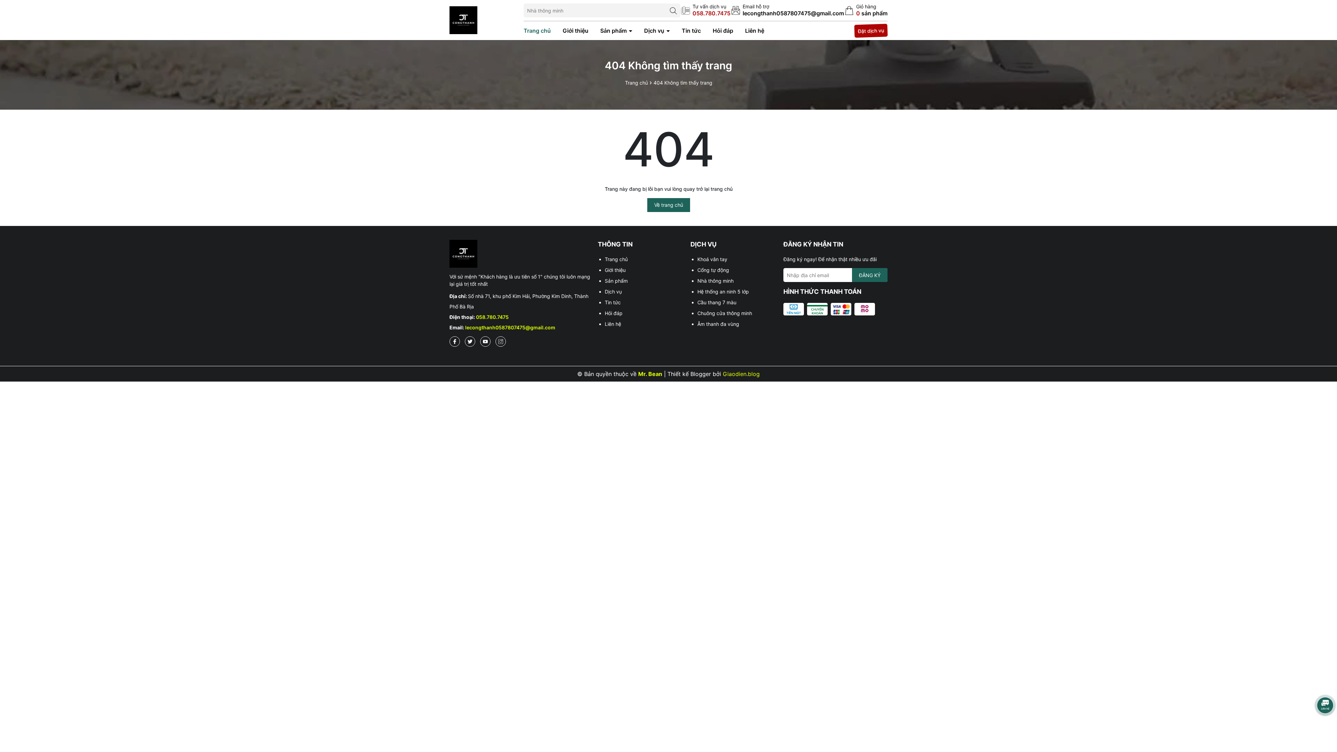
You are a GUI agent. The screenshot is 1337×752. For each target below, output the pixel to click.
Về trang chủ (668, 205)
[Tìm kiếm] (673, 10)
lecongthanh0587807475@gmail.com (510, 327)
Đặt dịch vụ (871, 30)
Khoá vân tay (712, 259)
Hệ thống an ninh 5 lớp (723, 292)
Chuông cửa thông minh (724, 313)
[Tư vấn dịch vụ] (705, 10)
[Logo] (463, 19)
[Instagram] (500, 341)
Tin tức (691, 30)
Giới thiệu (575, 30)
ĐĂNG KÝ (870, 275)
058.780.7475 (492, 317)
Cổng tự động (713, 270)
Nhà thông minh (715, 281)
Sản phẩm (614, 30)
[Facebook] (454, 341)
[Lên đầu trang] (1325, 728)
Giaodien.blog (741, 373)
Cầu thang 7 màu (716, 302)
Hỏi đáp (723, 30)
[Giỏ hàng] (866, 10)
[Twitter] (470, 341)
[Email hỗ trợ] (787, 10)
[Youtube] (485, 341)
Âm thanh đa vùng (718, 324)
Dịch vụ (655, 30)
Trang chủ (537, 30)
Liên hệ (754, 30)
